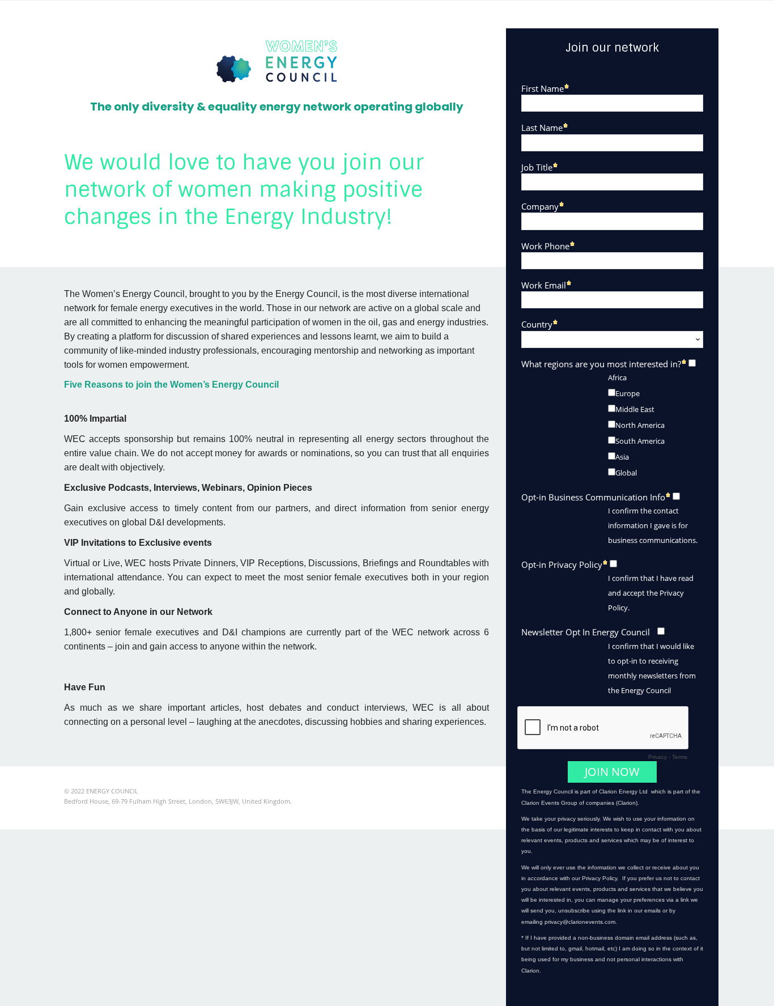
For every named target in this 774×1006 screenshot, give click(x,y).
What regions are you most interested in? (601, 363)
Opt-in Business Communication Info (593, 496)
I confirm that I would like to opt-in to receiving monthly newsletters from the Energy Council (652, 668)
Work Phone (545, 245)
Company (540, 206)
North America (640, 425)
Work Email (543, 284)
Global (626, 473)
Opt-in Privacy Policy (561, 564)
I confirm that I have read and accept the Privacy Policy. (651, 593)
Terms (679, 757)
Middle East (634, 409)
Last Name (542, 127)
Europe (627, 393)
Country (536, 324)
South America (640, 441)
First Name (542, 88)
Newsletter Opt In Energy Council (585, 631)
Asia (622, 457)
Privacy (657, 757)
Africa (617, 377)
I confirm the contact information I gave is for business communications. (653, 525)
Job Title (536, 167)
